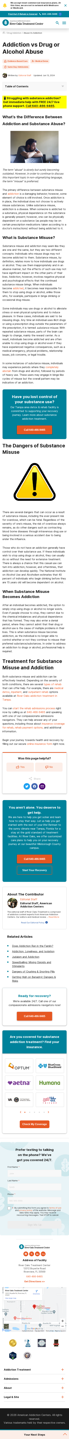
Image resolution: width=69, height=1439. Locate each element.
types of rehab (52, 684)
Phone (11, 1194)
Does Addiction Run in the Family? (32, 946)
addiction (13, 193)
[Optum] (19, 1066)
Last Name (13, 1180)
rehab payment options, (29, 727)
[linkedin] (37, 1254)
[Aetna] (19, 1083)
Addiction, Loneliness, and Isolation (33, 951)
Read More (54, 917)
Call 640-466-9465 (34, 429)
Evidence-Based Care (18, 61)
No (51, 767)
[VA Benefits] (19, 1100)
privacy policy (25, 1210)
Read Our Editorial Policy (32, 922)
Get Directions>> (34, 1281)
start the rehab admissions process (34, 708)
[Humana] (50, 1083)
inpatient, (16, 692)
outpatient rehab (38, 692)
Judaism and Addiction (25, 956)
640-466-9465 (49, 14)
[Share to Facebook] (34, 786)
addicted (18, 288)
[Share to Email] (42, 786)
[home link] (3, 33)
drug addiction (14, 33)
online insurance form (39, 743)
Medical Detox (41, 61)
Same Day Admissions (18, 67)
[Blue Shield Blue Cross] (50, 1066)
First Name (13, 1167)
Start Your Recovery (34, 870)
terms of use (55, 1208)
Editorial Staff (25, 75)
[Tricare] (50, 1100)
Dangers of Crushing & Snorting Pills (33, 971)
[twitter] (31, 1254)
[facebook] (25, 1254)
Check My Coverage (34, 1124)
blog (43, 1254)
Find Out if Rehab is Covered (22, 14)
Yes (22, 767)
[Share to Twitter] (27, 786)
